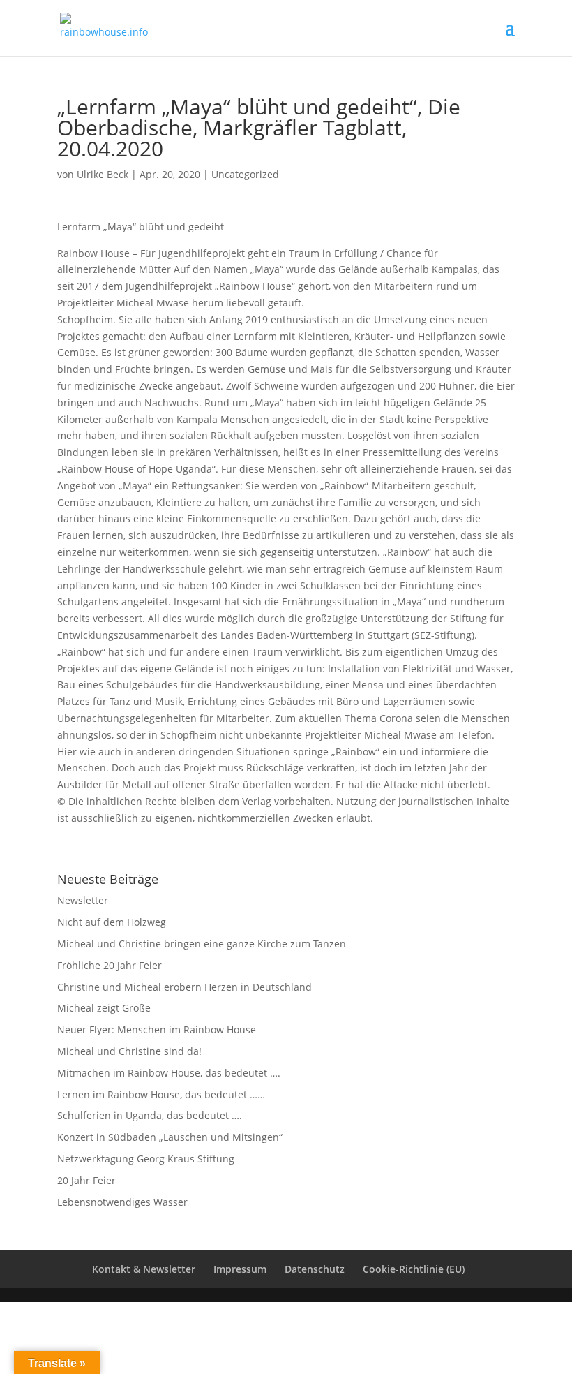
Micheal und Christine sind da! (129, 1051)
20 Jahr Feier (86, 1180)
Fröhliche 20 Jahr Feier (109, 965)
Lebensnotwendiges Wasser (122, 1202)
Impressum (239, 1269)
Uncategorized (245, 174)
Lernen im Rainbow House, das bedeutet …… (161, 1094)
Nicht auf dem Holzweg (111, 922)
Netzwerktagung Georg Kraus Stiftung (145, 1158)
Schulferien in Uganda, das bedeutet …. (149, 1115)
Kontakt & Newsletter (143, 1269)
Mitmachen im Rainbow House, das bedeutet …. (168, 1072)
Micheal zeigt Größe (104, 1007)
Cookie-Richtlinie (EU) (414, 1269)
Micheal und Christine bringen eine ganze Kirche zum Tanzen (201, 943)
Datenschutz (315, 1269)
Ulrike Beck (102, 174)
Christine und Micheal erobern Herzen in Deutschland (184, 986)
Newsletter (82, 900)
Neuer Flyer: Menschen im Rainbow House (156, 1029)
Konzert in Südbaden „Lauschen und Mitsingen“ (170, 1137)
